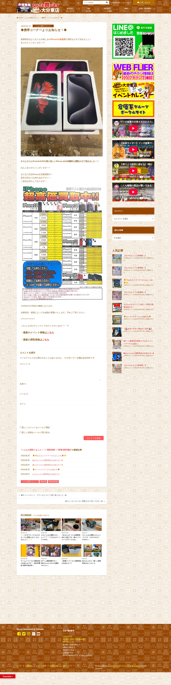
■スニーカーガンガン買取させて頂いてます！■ (83, 501)
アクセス (126, 9)
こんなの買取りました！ (33, 450)
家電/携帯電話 (64, 450)
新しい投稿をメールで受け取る (36, 432)
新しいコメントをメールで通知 (36, 427)
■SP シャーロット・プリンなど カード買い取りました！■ (43, 495)
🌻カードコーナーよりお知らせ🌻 (46, 469)
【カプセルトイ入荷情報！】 (135, 255)
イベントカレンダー (145, 9)
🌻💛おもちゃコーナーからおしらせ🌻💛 (49, 456)
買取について (70, 9)
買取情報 (51, 450)
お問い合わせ (145, 2)
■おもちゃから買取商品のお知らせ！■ (48, 460)
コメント (25, 364)
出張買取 (88, 9)
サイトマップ (127, 2)
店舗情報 (29, 666)
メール (24, 394)
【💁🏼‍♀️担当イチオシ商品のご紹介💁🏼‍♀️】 (138, 329)
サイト (23, 404)
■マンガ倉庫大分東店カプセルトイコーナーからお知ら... (138, 342)
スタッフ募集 (107, 9)
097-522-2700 (68, 642)
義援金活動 (116, 2)
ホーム (19, 666)
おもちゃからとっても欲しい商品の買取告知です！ (138, 305)
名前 (23, 384)
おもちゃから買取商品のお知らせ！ (47, 474)
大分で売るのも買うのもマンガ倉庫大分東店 (123, 666)
